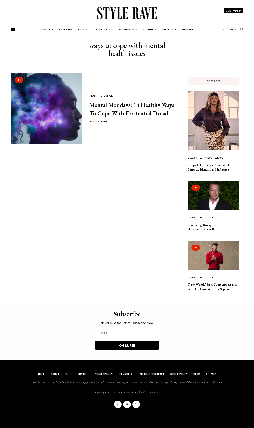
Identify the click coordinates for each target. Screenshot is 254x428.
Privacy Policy (104, 374)
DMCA (196, 374)
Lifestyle (106, 95)
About (55, 374)
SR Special (211, 217)
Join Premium (233, 10)
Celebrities (195, 157)
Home (41, 374)
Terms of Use (126, 374)
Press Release (213, 157)
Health (93, 95)
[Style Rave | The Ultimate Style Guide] (126, 13)
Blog (68, 374)
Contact (83, 374)
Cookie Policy (179, 374)
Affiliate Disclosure (152, 374)
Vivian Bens (100, 121)
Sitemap (211, 374)
